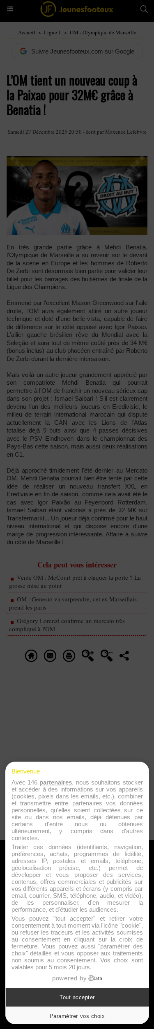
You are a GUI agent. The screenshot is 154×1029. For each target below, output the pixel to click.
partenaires (55, 782)
